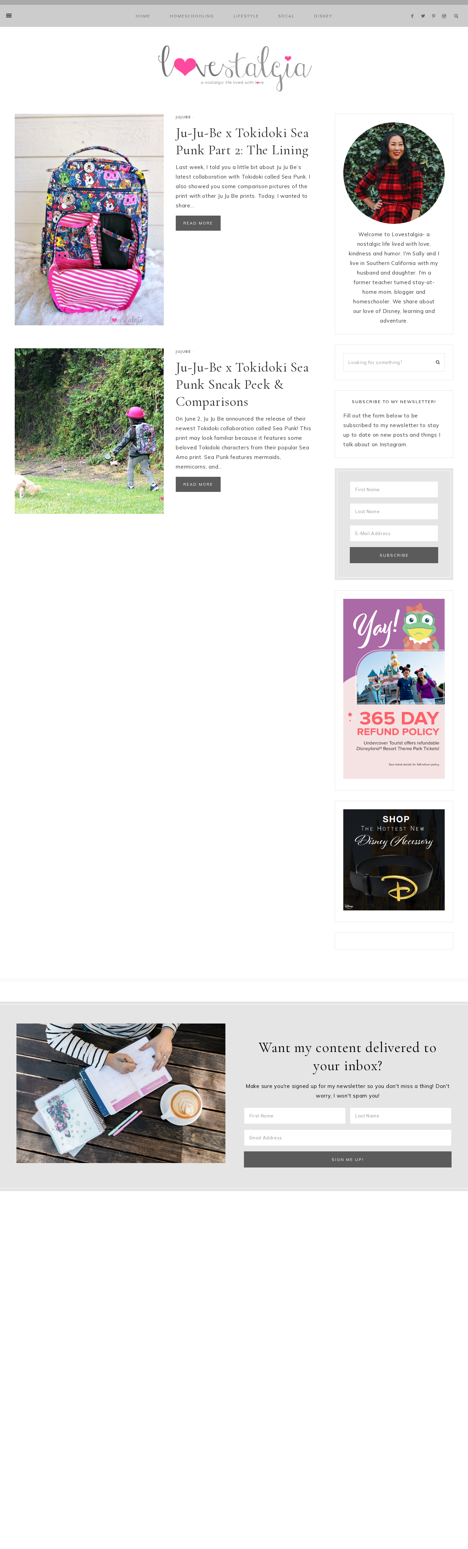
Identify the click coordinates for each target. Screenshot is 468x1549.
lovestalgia (234, 67)
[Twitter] (424, 7)
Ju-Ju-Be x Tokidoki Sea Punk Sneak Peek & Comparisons (242, 384)
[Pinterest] (435, 7)
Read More (198, 223)
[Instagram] (445, 7)
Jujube (183, 117)
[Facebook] (414, 7)
